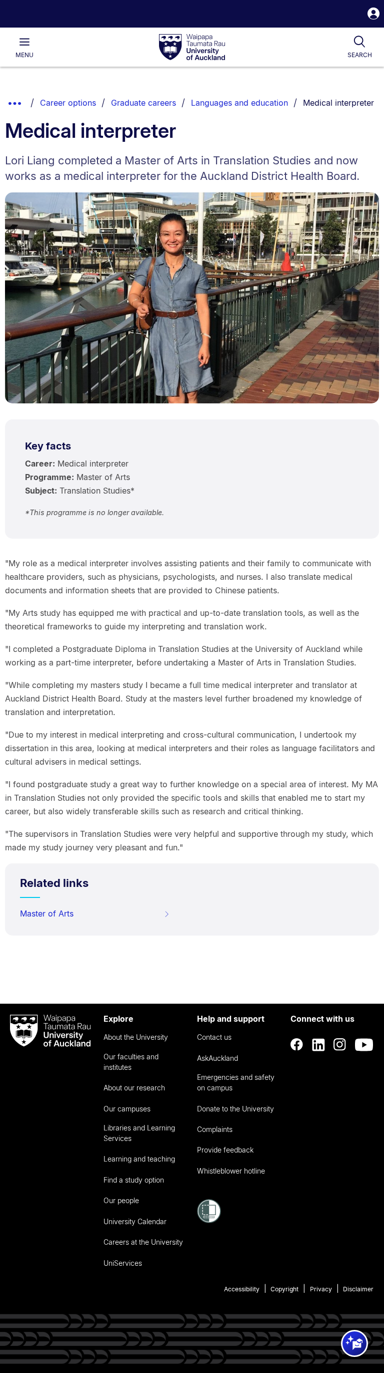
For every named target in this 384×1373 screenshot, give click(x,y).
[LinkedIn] (318, 1044)
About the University (136, 1037)
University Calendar (135, 1221)
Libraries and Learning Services (139, 1132)
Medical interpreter (338, 103)
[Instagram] (340, 1044)
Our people (121, 1200)
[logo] (192, 48)
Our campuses (127, 1108)
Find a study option (134, 1180)
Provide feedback (225, 1150)
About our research (134, 1087)
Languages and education (239, 103)
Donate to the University (235, 1108)
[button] (374, 15)
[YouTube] (364, 1044)
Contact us (214, 1037)
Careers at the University (143, 1242)
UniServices (123, 1263)
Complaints (214, 1129)
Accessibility (242, 1289)
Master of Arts (47, 913)
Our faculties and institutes (131, 1061)
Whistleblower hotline (231, 1171)
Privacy (321, 1289)
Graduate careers (143, 103)
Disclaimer (358, 1289)
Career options (68, 103)
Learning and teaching (139, 1159)
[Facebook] (297, 1044)
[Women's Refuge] (209, 1220)
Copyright (284, 1289)
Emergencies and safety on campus (235, 1082)
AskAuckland (217, 1058)
